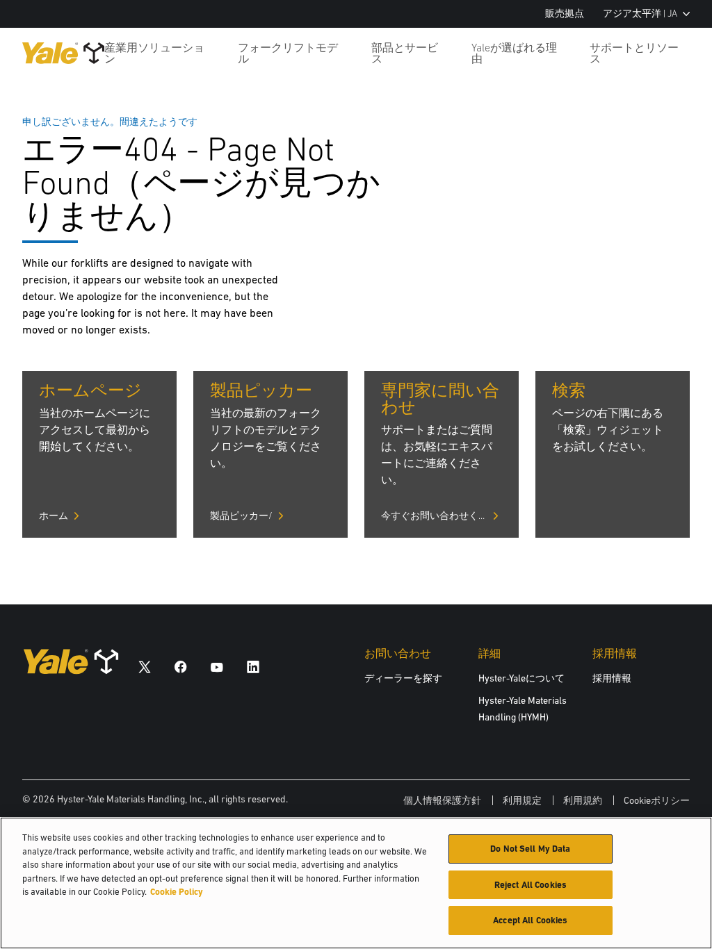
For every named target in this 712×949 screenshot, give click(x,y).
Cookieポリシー (657, 800)
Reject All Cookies (530, 885)
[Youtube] (217, 666)
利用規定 (522, 800)
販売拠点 (564, 13)
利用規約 (582, 800)
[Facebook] (180, 666)
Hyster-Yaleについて (521, 678)
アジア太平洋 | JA (640, 13)
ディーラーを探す (403, 678)
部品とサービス (404, 53)
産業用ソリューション (154, 53)
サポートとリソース (634, 53)
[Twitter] (144, 666)
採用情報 (611, 678)
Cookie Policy (176, 891)
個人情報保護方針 (442, 800)
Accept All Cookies (530, 920)
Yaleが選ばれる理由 (514, 53)
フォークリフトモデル (288, 53)
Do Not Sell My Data (530, 848)
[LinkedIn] (253, 666)
